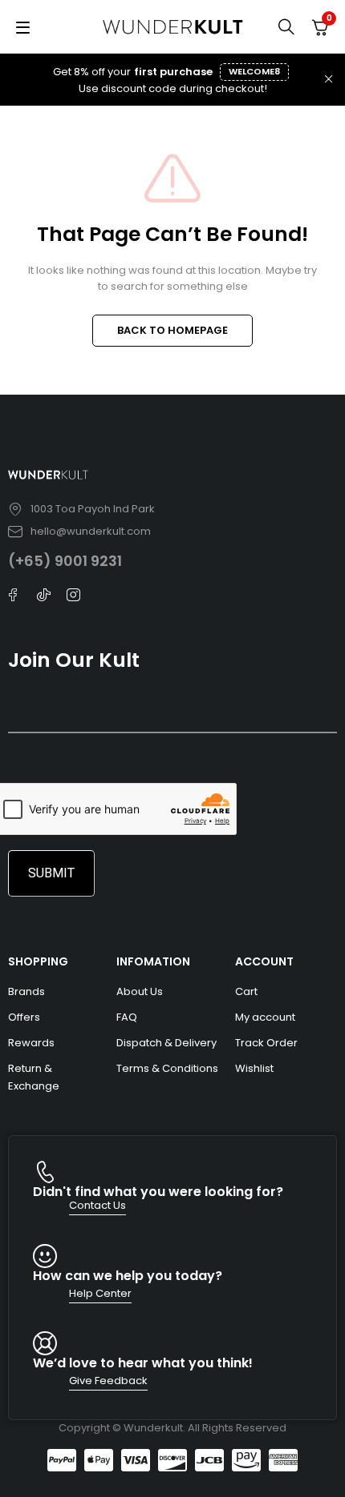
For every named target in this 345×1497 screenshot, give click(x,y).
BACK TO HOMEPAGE (172, 330)
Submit (51, 873)
